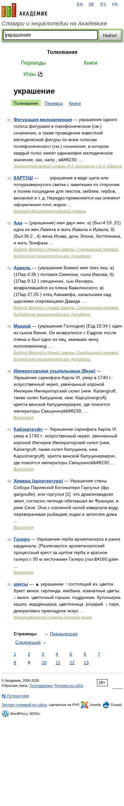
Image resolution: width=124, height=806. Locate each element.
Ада (18, 222)
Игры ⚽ (34, 74)
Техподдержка (41, 685)
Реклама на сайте (68, 685)
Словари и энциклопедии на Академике (54, 23)
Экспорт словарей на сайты (24, 705)
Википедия (23, 417)
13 (86, 662)
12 (72, 662)
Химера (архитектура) (38, 480)
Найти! (110, 35)
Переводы (33, 63)
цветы (21, 584)
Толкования (62, 52)
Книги (90, 63)
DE (91, 5)
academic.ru (24, 10)
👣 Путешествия (15, 696)
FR (115, 5)
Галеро (22, 539)
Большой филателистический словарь (50, 211)
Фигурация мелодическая (43, 119)
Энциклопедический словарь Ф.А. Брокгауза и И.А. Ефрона (68, 166)
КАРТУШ (23, 177)
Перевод (54, 103)
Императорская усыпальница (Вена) (54, 370)
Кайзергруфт (28, 429)
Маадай (22, 325)
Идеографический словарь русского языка (53, 617)
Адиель (22, 267)
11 (58, 662)
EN (80, 5)
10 (44, 662)
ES (103, 5)
